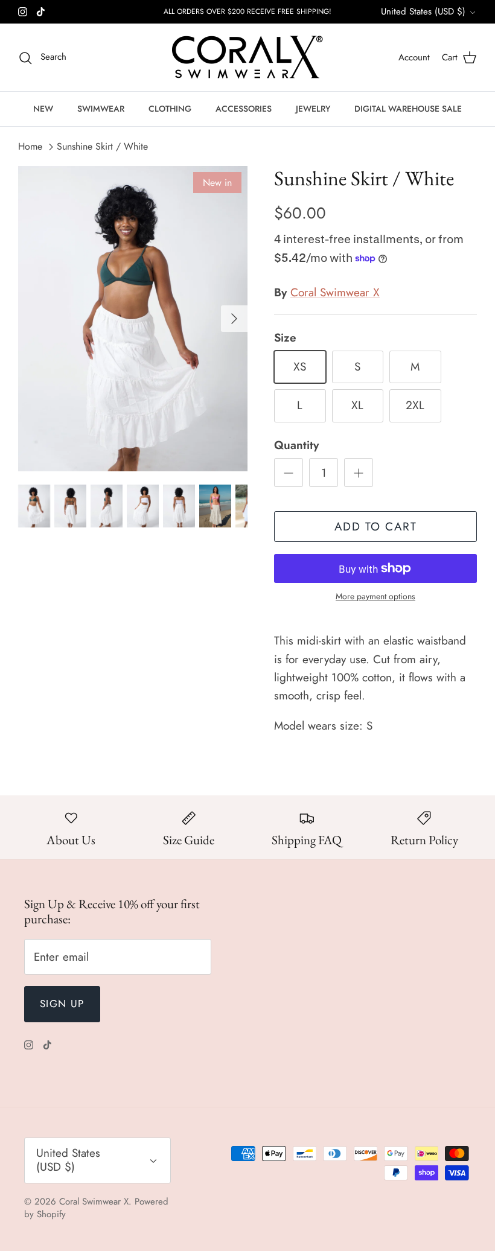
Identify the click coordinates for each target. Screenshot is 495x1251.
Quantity (296, 445)
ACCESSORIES (244, 109)
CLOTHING (169, 109)
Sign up (62, 1003)
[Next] (234, 318)
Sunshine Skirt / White (102, 146)
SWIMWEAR (100, 109)
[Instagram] (22, 11)
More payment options (375, 596)
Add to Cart (375, 526)
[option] (133, 319)
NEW (43, 109)
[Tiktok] (40, 11)
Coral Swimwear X (335, 292)
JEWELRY (313, 109)
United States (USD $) (423, 11)
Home (30, 146)
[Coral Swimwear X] (247, 57)
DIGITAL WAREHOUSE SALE (408, 109)
